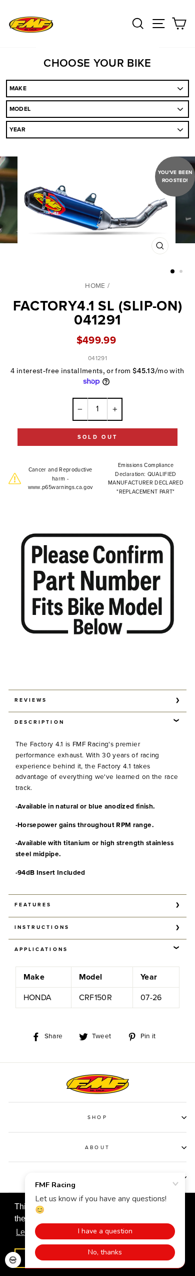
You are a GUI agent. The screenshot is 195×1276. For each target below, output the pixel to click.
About (97, 1148)
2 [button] (182, 272)
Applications (41, 949)
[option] (98, 210)
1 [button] (173, 271)
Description (39, 722)
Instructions (42, 927)
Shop (97, 1117)
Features (33, 905)
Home (95, 286)
